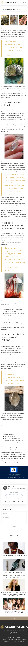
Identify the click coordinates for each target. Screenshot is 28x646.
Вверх (14, 618)
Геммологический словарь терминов (14, 630)
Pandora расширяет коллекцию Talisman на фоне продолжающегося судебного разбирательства (14, 594)
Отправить (14, 526)
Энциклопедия (14, 632)
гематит (24, 171)
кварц (18, 171)
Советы (14, 635)
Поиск (18, 2)
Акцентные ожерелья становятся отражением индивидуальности (14, 556)
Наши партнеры (14, 633)
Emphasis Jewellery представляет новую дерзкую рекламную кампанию (14, 612)
